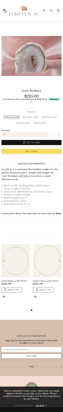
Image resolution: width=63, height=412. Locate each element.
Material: (31, 112)
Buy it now (32, 151)
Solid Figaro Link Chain (14, 281)
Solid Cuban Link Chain (45, 281)
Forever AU (24, 10)
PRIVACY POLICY (24, 405)
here (58, 213)
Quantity (5, 130)
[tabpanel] (16, 275)
